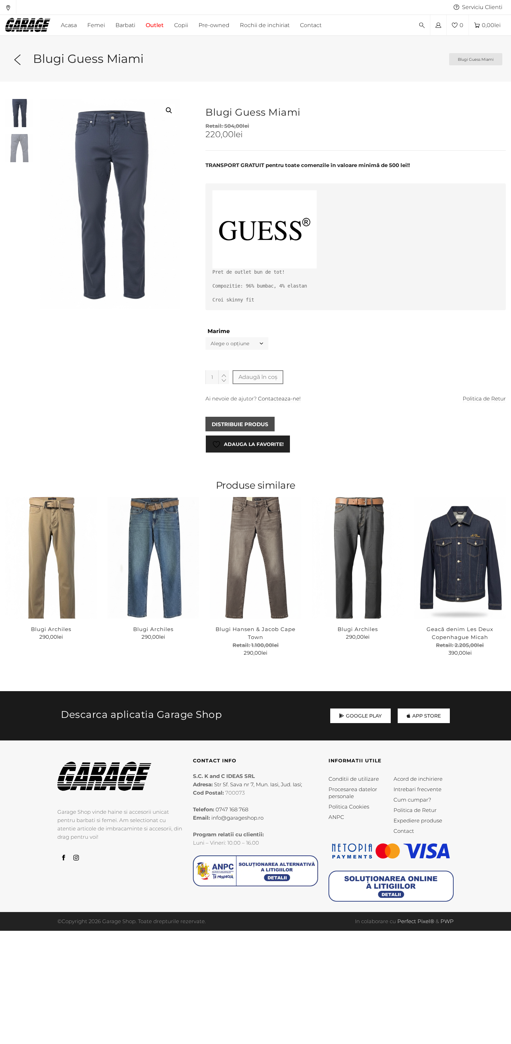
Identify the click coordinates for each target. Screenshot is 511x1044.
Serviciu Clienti (482, 7)
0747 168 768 (232, 809)
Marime (219, 331)
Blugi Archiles (51, 629)
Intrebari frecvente (417, 789)
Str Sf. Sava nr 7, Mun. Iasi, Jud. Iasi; (258, 784)
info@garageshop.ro (237, 817)
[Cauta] (422, 25)
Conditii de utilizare (353, 779)
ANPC (336, 817)
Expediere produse (418, 820)
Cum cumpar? (412, 799)
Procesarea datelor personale (352, 792)
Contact (404, 831)
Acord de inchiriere (418, 779)
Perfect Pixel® (415, 921)
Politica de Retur (484, 398)
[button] (169, 110)
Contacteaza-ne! (279, 398)
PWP (447, 921)
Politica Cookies (348, 806)
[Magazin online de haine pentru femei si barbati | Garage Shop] (104, 776)
